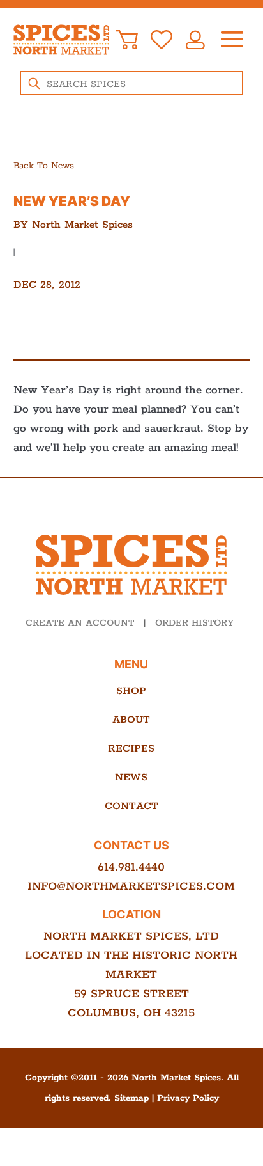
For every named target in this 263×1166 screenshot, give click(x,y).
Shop (131, 691)
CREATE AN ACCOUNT (80, 623)
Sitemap (131, 1098)
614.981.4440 (131, 867)
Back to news (43, 165)
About (131, 720)
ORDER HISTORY (194, 623)
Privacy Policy (188, 1098)
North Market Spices (82, 225)
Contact (131, 806)
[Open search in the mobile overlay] (131, 83)
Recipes (131, 748)
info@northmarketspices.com (131, 886)
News (131, 777)
